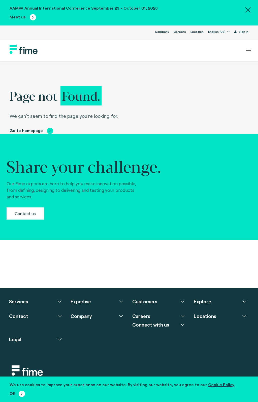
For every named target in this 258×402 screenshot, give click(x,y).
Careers (180, 31)
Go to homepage (26, 130)
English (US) (217, 31)
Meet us (18, 16)
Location (197, 31)
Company (162, 31)
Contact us (25, 213)
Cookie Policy (221, 384)
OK (13, 393)
